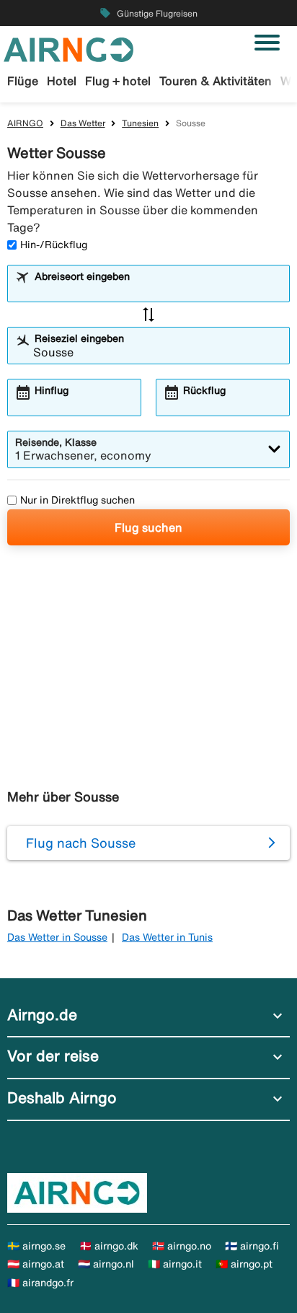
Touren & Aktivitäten (215, 81)
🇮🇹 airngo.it (175, 1264)
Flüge (22, 81)
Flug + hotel (118, 81)
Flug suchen (148, 527)
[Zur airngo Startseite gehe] (68, 48)
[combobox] (157, 290)
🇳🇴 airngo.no (181, 1246)
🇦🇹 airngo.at (35, 1264)
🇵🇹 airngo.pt (244, 1264)
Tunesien (140, 123)
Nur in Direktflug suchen (77, 500)
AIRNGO (25, 123)
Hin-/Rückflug (53, 245)
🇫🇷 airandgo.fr (40, 1283)
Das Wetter (83, 123)
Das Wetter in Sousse (57, 937)
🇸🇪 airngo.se (36, 1246)
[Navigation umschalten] (267, 42)
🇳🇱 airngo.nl (106, 1264)
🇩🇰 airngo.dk (108, 1246)
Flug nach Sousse (81, 842)
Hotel (61, 81)
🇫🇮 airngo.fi (252, 1246)
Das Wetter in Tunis (167, 937)
